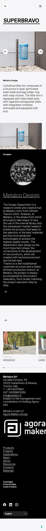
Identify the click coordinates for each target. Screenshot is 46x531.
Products (8, 447)
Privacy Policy (9, 484)
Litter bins (8, 357)
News (6, 457)
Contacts (8, 467)
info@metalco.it (12, 395)
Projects (8, 451)
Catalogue (8, 482)
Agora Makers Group (15, 414)
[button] (5, 51)
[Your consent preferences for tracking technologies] (41, 526)
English (8, 514)
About (6, 460)
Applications (10, 454)
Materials (8, 470)
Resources (9, 464)
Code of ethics (10, 487)
